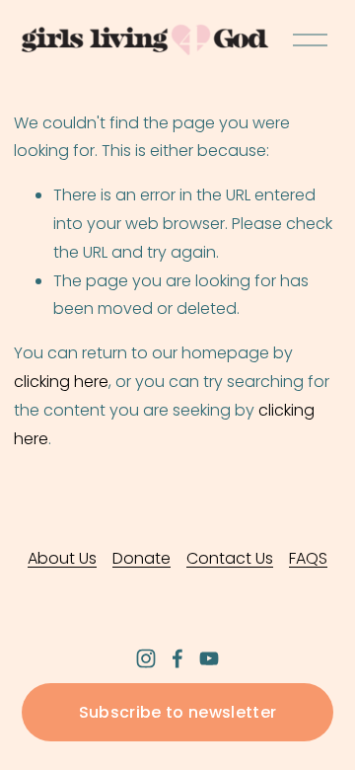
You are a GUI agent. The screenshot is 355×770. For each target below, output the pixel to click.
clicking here (61, 381)
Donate (141, 558)
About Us (62, 558)
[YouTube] (209, 658)
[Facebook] (177, 658)
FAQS (308, 558)
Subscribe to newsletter (177, 712)
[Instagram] (146, 658)
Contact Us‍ (229, 558)
